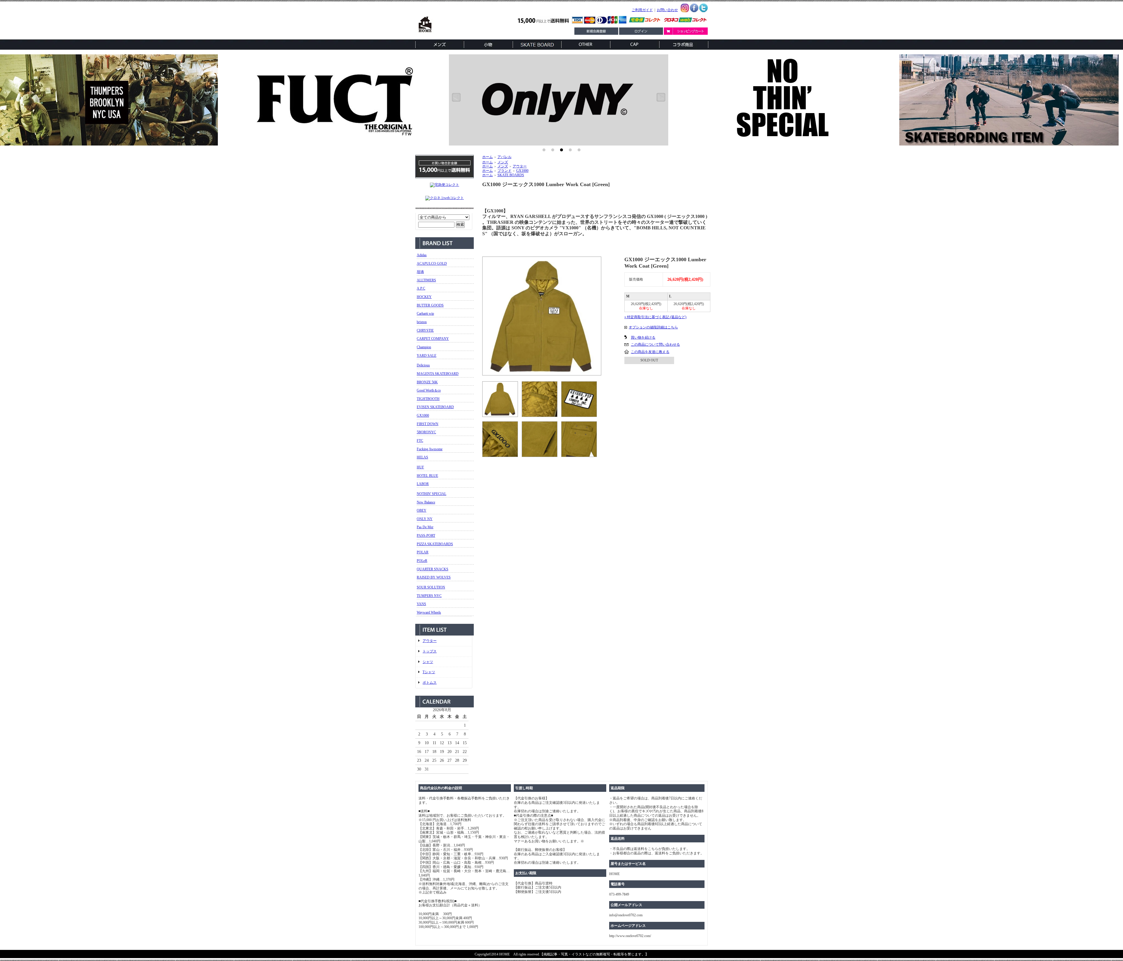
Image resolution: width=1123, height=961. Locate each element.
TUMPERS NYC (429, 596)
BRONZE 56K (427, 382)
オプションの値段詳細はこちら (653, 327)
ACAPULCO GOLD (432, 264)
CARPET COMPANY (433, 339)
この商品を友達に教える (650, 352)
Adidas (422, 255)
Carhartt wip (425, 313)
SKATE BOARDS (510, 175)
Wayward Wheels (429, 612)
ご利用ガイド (642, 10)
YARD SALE (426, 356)
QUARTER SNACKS (432, 569)
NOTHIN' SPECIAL (431, 494)
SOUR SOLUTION (431, 587)
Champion (424, 347)
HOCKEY (424, 297)
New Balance (426, 502)
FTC (420, 441)
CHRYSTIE (425, 330)
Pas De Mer (425, 527)
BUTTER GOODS (430, 305)
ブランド (504, 171)
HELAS (422, 457)
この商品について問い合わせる (655, 344)
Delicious (423, 365)
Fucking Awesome (429, 449)
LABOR (423, 484)
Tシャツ (429, 672)
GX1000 (423, 415)
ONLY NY (425, 519)
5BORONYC (426, 432)
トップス (430, 651)
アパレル (504, 157)
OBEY (421, 510)
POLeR (422, 561)
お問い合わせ (667, 10)
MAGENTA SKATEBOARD (438, 374)
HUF (420, 467)
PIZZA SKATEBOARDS (435, 544)
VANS (421, 604)
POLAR (422, 552)
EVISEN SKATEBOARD (435, 407)
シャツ (428, 662)
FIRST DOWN (427, 424)
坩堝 (420, 272)
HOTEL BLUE (427, 476)
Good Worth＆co (429, 390)
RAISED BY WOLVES (434, 577)
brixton (422, 322)
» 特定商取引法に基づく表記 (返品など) (655, 317)
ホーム (487, 157)
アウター (430, 641)
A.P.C (421, 288)
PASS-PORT (426, 536)
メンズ (502, 162)
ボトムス (430, 683)
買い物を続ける (643, 337)
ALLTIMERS (426, 280)
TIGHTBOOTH (428, 399)
